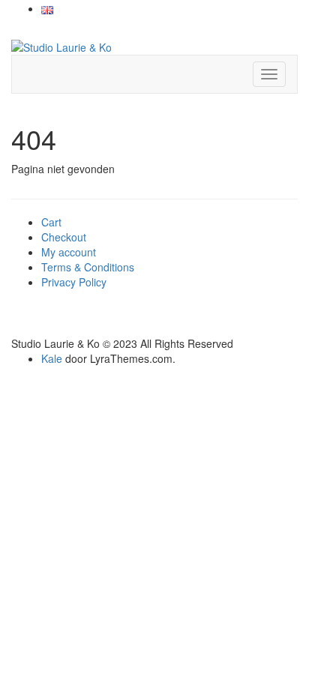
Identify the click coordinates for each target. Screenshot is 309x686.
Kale (51, 358)
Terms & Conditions (87, 266)
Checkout (63, 236)
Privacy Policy (73, 281)
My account (68, 251)
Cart (51, 221)
